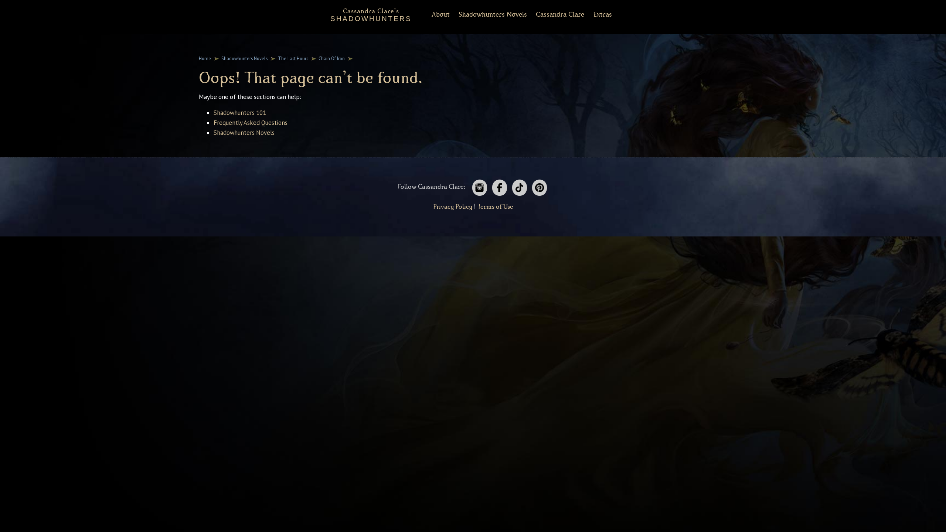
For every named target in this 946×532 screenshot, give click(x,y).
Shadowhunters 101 (240, 113)
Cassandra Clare (560, 14)
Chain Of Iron (332, 58)
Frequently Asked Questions (250, 123)
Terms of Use (495, 207)
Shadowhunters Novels (244, 58)
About (441, 14)
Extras (602, 14)
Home (205, 58)
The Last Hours (293, 58)
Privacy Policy (452, 207)
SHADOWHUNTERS (371, 13)
